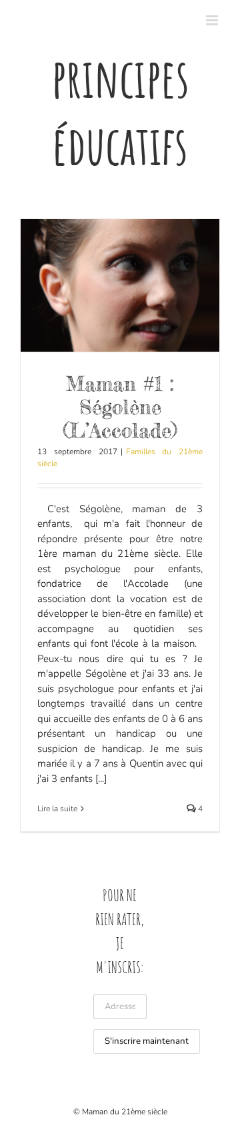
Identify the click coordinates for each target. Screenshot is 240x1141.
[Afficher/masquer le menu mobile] (213, 20)
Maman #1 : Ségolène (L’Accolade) (120, 407)
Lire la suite (57, 808)
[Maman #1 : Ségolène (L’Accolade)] (120, 285)
